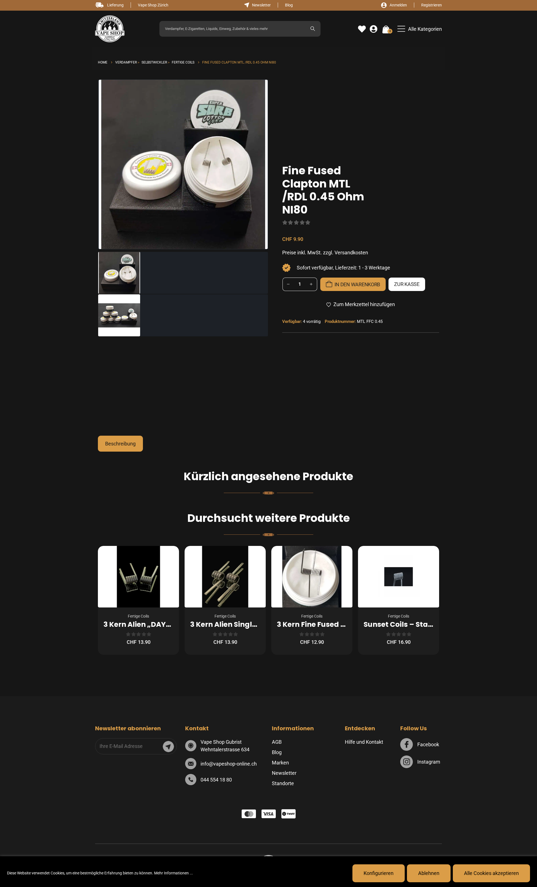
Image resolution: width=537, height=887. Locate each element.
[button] (419, 29)
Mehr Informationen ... (173, 873)
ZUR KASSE (407, 284)
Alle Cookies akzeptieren (491, 873)
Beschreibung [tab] (120, 444)
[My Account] (373, 29)
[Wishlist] (362, 29)
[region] (268, 871)
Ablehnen (428, 873)
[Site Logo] (109, 29)
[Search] (313, 29)
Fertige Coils (138, 616)
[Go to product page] (138, 576)
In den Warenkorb (357, 284)
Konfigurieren (379, 873)
